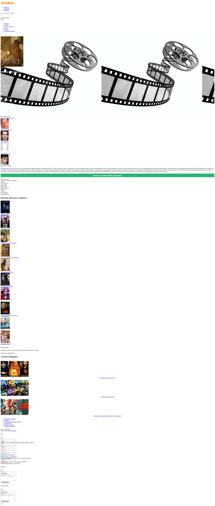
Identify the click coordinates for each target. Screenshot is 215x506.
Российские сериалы (10, 418)
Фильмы (6, 7)
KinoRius (13, 430)
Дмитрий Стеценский (7, 103)
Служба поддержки (9, 426)
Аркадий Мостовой (6, 109)
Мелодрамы (4, 85)
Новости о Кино (8, 425)
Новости (6, 10)
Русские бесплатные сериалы (12, 421)
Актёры (6, 25)
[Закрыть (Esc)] (1, 503)
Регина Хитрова (5, 100)
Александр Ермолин (6, 97)
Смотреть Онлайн (9, 31)
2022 (2, 79)
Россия (3, 82)
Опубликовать (4, 482)
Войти (2, 442)
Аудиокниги (7, 423)
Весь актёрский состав (7, 118)
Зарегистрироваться (6, 458)
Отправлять (4, 462)
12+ (2, 94)
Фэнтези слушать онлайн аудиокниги (107, 175)
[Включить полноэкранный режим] (3, 503)
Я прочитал (10, 456)
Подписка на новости (9, 455)
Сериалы (6, 8)
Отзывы (6, 29)
